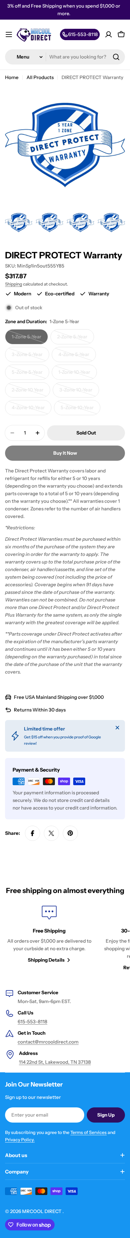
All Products (40, 77)
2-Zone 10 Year (31, 392)
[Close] (117, 728)
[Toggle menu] (9, 34)
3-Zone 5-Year (30, 356)
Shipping (13, 283)
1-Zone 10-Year (77, 374)
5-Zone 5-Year (30, 374)
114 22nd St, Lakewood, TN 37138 (55, 1062)
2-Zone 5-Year (75, 339)
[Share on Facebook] (32, 833)
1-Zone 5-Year (30, 339)
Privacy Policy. (20, 1140)
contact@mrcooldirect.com (48, 1042)
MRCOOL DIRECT (42, 1211)
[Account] (108, 34)
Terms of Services (88, 1132)
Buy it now (65, 453)
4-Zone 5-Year (77, 356)
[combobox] (65, 57)
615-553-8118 (32, 1022)
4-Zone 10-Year (31, 409)
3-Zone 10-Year (79, 392)
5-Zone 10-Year (80, 409)
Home (12, 77)
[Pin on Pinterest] (70, 833)
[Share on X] (51, 833)
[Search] (116, 57)
